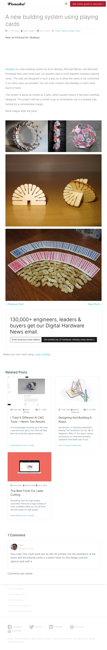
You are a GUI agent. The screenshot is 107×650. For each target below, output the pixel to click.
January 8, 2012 (26, 548)
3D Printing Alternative (20, 611)
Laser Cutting (42, 354)
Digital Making (61, 31)
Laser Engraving (16, 594)
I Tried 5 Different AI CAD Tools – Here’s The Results (27, 419)
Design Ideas (74, 31)
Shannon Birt (30, 485)
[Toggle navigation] (66, 3)
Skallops (10, 69)
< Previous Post (14, 304)
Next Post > (95, 304)
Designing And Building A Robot (75, 419)
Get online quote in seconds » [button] (88, 4)
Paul (21, 545)
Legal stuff (19, 642)
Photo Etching (15, 600)
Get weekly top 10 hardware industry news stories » (69, 339)
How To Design (28, 445)
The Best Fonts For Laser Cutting (26, 493)
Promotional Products (19, 605)
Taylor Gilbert (29, 31)
